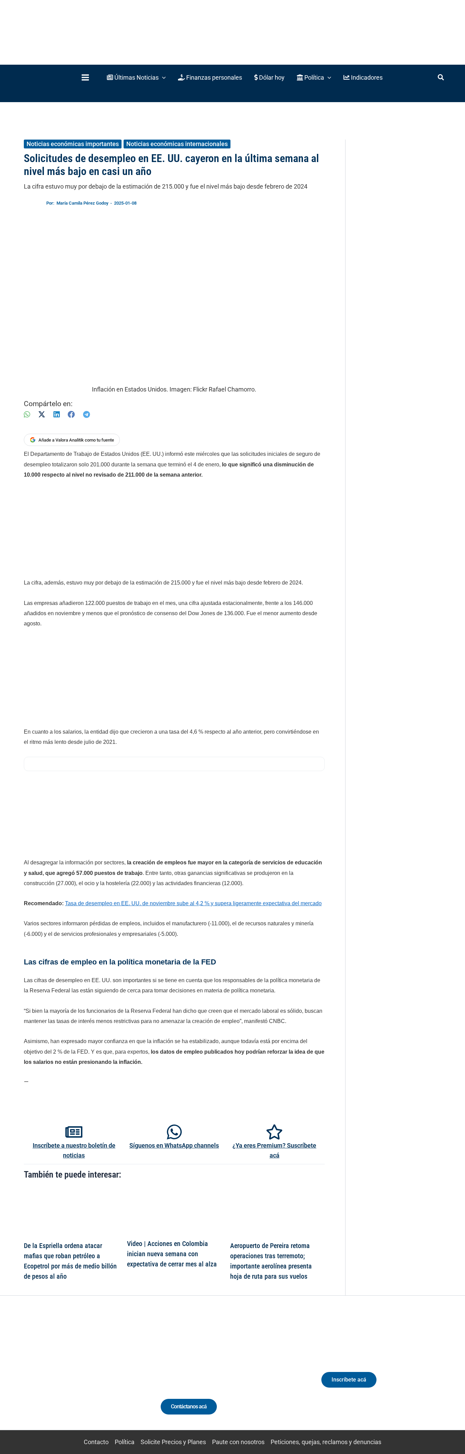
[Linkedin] (53, 1375)
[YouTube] (90, 1375)
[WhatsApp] (27, 414)
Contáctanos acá (189, 1406)
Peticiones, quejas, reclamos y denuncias (326, 1441)
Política (124, 1441)
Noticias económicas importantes (73, 143)
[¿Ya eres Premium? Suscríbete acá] (274, 1131)
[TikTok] (78, 1375)
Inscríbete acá (349, 1379)
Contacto (96, 1441)
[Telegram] (86, 414)
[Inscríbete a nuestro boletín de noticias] (73, 1131)
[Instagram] (65, 1375)
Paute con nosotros (238, 1441)
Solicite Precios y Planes (173, 1441)
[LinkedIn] (56, 414)
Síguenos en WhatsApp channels (174, 1145)
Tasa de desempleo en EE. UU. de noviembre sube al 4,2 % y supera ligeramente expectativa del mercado (193, 903)
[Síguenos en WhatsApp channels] (174, 1131)
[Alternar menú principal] (85, 77)
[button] (136, 77)
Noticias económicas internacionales (177, 143)
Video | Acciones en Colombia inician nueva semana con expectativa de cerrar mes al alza (172, 1254)
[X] (41, 414)
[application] (162, 77)
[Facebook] (71, 414)
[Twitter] (40, 1375)
